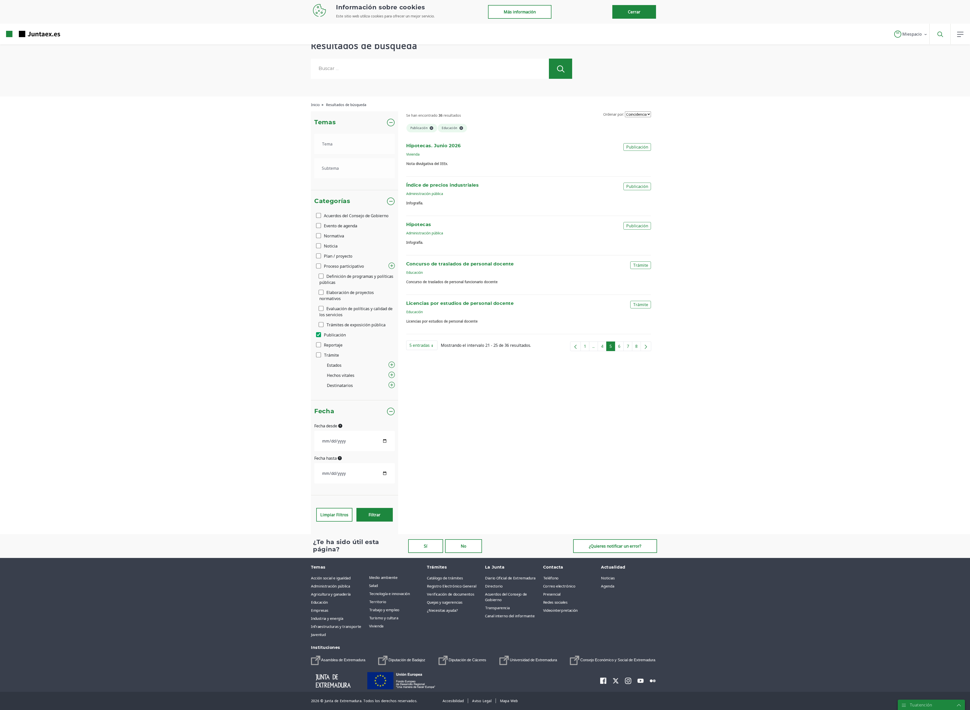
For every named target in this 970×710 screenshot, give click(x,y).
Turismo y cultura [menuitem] (383, 617)
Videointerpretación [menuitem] (560, 610)
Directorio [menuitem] (494, 586)
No (463, 546)
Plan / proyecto (337, 256)
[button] (910, 34)
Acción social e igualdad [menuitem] (331, 577)
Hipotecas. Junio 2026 (433, 146)
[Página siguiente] (646, 346)
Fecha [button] (324, 411)
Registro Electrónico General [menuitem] (451, 586)
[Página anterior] (575, 346)
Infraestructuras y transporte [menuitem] (336, 626)
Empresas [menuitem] (319, 610)
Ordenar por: (613, 114)
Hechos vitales (340, 375)
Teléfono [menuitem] (551, 577)
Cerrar (634, 12)
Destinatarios (340, 385)
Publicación (334, 335)
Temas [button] (325, 122)
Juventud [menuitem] (318, 634)
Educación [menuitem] (319, 602)
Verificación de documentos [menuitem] (450, 594)
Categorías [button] (332, 201)
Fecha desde (326, 426)
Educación (414, 272)
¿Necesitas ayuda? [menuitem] (442, 610)
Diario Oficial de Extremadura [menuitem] (510, 577)
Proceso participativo (343, 266)
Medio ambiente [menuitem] (383, 577)
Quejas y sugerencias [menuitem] (444, 602)
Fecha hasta (326, 458)
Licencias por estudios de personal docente (460, 303)
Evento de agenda (340, 226)
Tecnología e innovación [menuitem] (389, 593)
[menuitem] (338, 660)
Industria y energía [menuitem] (327, 618)
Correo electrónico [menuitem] (559, 586)
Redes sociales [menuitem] (555, 602)
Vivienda (413, 154)
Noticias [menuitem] (608, 577)
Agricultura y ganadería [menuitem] (331, 594)
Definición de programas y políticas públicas (356, 279)
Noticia (330, 246)
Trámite (331, 355)
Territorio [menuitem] (377, 601)
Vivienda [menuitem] (376, 625)
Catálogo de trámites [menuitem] (445, 577)
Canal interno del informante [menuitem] (510, 615)
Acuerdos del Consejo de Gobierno (356, 215)
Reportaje (333, 345)
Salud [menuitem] (373, 585)
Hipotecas (418, 225)
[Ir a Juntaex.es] (24, 34)
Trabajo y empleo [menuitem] (384, 609)
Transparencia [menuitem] (497, 607)
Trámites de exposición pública (355, 325)
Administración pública (424, 193)
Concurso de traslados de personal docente (460, 264)
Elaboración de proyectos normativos (346, 295)
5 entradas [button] (423, 346)
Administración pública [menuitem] (330, 586)
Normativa (333, 236)
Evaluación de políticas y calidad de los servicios (356, 311)
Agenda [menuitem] (607, 586)
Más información (520, 12)
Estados (334, 365)
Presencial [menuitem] (552, 594)
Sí (425, 546)
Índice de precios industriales (442, 185)
